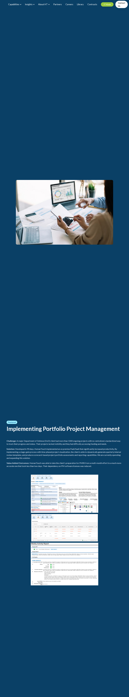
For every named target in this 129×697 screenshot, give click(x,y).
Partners (57, 4)
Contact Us (121, 4)
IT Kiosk (107, 4)
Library (80, 4)
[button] (14, 4)
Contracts (92, 4)
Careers (69, 4)
